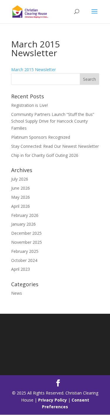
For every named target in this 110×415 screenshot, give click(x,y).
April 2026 (20, 206)
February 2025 (24, 251)
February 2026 (24, 215)
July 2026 (19, 179)
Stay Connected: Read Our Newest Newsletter (55, 146)
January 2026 (23, 224)
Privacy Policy (52, 400)
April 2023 (20, 269)
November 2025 (26, 242)
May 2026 (20, 197)
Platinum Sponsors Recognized (40, 137)
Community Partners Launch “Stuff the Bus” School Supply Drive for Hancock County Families (52, 121)
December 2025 (26, 233)
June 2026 (20, 188)
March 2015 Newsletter (33, 69)
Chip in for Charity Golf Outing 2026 (44, 155)
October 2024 (24, 260)
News (16, 293)
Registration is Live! (29, 105)
